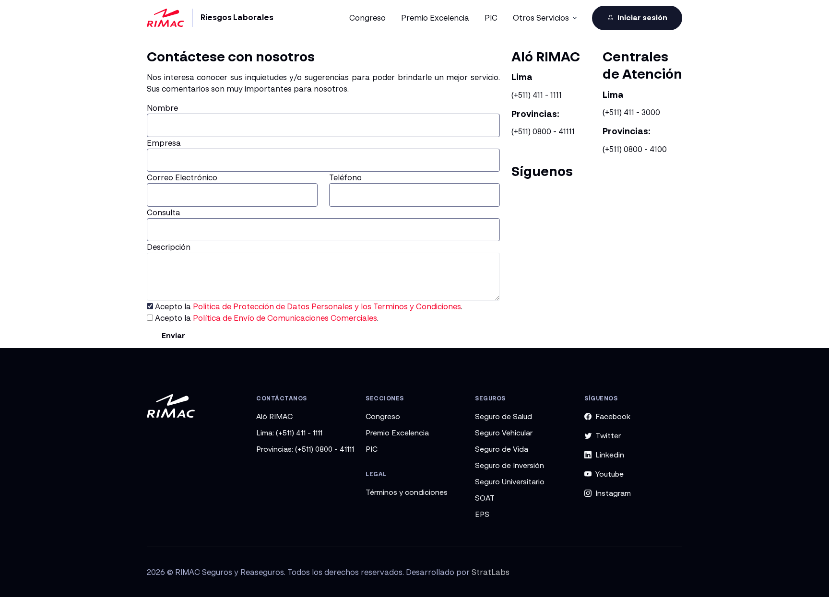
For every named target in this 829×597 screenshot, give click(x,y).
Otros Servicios (541, 18)
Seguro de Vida (501, 449)
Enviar (173, 335)
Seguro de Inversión (509, 465)
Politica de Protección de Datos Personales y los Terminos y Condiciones (327, 306)
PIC (372, 449)
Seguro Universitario (510, 481)
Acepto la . (307, 306)
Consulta (163, 212)
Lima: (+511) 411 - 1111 (289, 432)
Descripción (168, 247)
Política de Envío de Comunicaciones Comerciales (285, 318)
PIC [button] (491, 18)
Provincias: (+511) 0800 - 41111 (305, 449)
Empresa (164, 143)
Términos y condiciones (407, 492)
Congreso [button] (367, 18)
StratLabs (490, 572)
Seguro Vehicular (504, 432)
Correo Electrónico (182, 177)
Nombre (162, 108)
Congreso (383, 416)
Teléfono (345, 177)
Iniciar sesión (641, 17)
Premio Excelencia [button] (435, 18)
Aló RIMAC (274, 416)
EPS (482, 514)
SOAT (485, 497)
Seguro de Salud (503, 416)
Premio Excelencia (397, 432)
